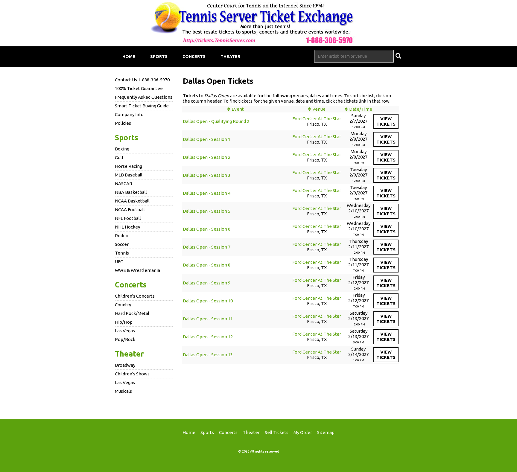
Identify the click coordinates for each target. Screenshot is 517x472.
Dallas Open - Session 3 (206, 175)
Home (128, 56)
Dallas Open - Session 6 (206, 229)
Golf (119, 157)
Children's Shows (132, 373)
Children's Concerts (135, 296)
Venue (319, 109)
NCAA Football (130, 209)
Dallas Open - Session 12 (208, 336)
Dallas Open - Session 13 (208, 354)
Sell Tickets (276, 432)
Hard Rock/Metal (132, 313)
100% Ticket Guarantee (139, 88)
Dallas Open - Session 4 (206, 193)
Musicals (123, 391)
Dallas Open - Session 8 (206, 264)
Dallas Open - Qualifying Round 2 (216, 121)
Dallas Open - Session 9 (206, 282)
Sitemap (325, 432)
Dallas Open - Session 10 (208, 300)
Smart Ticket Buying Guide (142, 105)
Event (238, 109)
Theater (230, 56)
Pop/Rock (125, 339)
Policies (123, 123)
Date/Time (360, 109)
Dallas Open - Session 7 (206, 246)
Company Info (129, 114)
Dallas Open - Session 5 (206, 211)
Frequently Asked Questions (143, 97)
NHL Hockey (127, 226)
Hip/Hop (124, 322)
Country (123, 304)
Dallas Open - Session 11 (208, 318)
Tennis (122, 252)
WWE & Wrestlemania (137, 270)
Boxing (122, 148)
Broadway (125, 365)
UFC (119, 261)
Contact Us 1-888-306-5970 (142, 79)
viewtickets (386, 121)
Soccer (122, 244)
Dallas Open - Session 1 (206, 139)
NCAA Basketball (132, 200)
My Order (303, 432)
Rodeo (121, 235)
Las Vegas (125, 330)
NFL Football (128, 218)
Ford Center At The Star (316, 118)
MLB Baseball (128, 174)
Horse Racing (128, 166)
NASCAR (123, 183)
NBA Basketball (131, 192)
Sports (159, 56)
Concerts (194, 56)
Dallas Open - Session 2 (206, 157)
